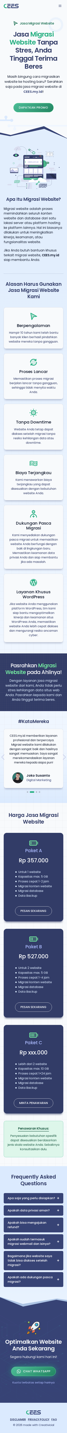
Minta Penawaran (33, 1103)
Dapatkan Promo (33, 107)
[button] (27, 792)
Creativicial (46, 1425)
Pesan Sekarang (33, 911)
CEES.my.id (32, 91)
